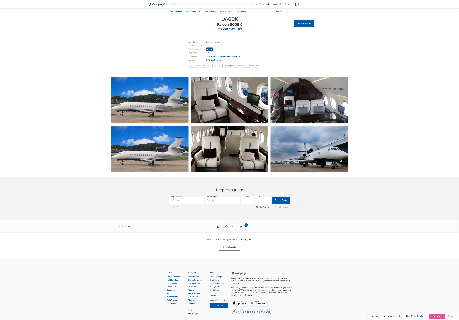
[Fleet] (218, 226)
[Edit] (226, 226)
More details (417, 316)
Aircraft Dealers (194, 293)
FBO (189, 307)
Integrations (272, 4)
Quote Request (172, 283)
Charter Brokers (194, 283)
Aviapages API (172, 297)
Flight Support (193, 300)
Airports (191, 290)
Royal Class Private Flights (229, 29)
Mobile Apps (171, 303)
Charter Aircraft (194, 277)
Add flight (177, 207)
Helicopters (192, 287)
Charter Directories (174, 277)
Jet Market (241, 11)
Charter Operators (195, 280)
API (280, 4)
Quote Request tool (282, 207)
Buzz (169, 293)
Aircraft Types (193, 313)
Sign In (301, 4)
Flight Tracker (172, 300)
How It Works (214, 280)
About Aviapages (216, 277)
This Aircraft (264, 207)
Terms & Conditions (217, 283)
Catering (191, 303)
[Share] (233, 226)
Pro (210, 49)
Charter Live (171, 287)
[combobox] (186, 200)
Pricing (287, 4)
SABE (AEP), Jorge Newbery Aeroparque (223, 56)
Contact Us (219, 305)
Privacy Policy (215, 287)
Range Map (171, 290)
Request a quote (304, 23)
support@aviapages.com (219, 300)
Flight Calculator (175, 11)
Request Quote (281, 200)
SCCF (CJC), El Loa (214, 60)
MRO (190, 310)
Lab (168, 307)
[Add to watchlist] (241, 226)
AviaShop (260, 4)
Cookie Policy (214, 290)
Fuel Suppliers (193, 297)
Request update (229, 247)
